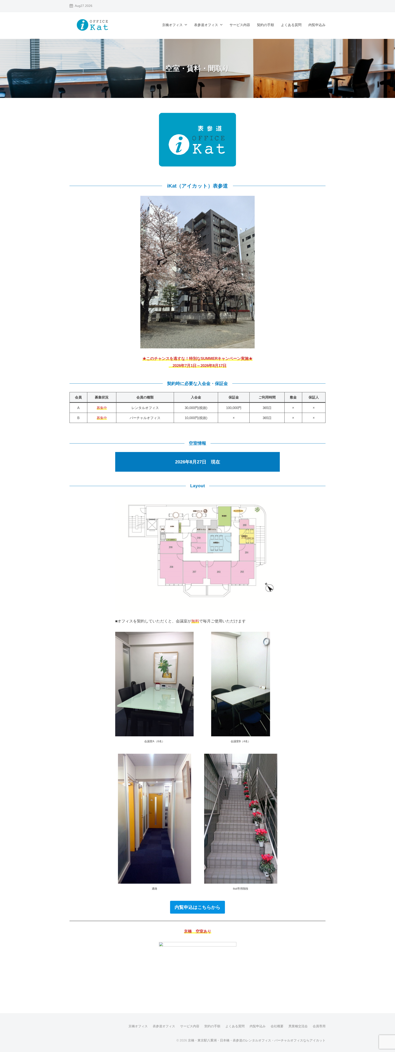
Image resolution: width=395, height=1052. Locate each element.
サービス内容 (240, 25)
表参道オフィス (206, 25)
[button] (197, 907)
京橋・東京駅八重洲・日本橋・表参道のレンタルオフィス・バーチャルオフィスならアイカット (257, 1040)
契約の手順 (265, 25)
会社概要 (277, 1026)
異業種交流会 (298, 1026)
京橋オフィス (172, 25)
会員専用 (319, 1026)
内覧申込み (317, 25)
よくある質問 (291, 25)
